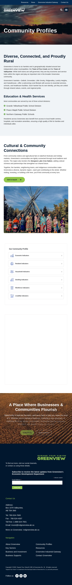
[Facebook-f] (17, 576)
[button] (66, 10)
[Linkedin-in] (25, 576)
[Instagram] (21, 576)
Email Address (17, 479)
